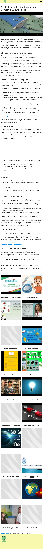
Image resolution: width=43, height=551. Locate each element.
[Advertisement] (21, 148)
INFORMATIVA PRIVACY (12, 544)
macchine (21, 84)
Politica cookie (4, 544)
